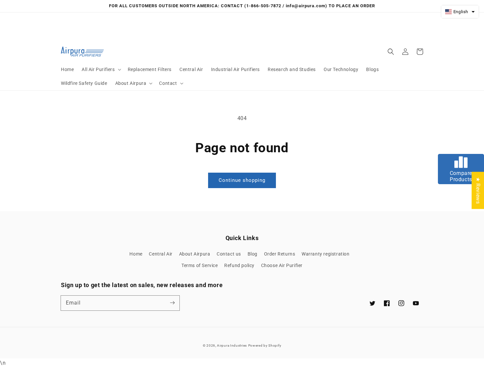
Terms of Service (199, 265)
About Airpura (194, 254)
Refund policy (239, 265)
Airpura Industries (232, 345)
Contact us (229, 254)
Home (135, 254)
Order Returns (279, 254)
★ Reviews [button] (478, 190)
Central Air (161, 254)
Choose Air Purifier (282, 265)
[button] (100, 69)
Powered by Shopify (265, 345)
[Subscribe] (172, 303)
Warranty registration (326, 254)
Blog (252, 254)
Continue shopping (242, 180)
